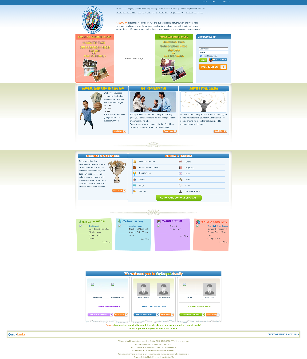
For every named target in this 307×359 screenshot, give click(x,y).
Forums (200, 13)
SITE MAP (167, 344)
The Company (128, 8)
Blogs (194, 13)
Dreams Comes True (197, 8)
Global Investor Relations (168, 8)
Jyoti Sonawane (163, 297)
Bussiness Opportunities (183, 13)
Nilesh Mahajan (143, 297)
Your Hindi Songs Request (218, 226)
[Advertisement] (153, 260)
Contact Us (226, 1)
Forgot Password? (210, 56)
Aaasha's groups (135, 226)
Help (214, 1)
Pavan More (97, 297)
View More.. (106, 242)
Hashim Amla (94, 226)
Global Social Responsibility (147, 8)
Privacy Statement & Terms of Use (148, 344)
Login (204, 1)
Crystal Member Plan (161, 13)
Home (118, 8)
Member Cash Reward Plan (126, 13)
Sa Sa (189, 297)
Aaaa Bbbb (209, 297)
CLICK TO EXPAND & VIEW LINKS (283, 334)
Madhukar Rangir (117, 297)
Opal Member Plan (145, 13)
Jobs (171, 13)
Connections (184, 8)
